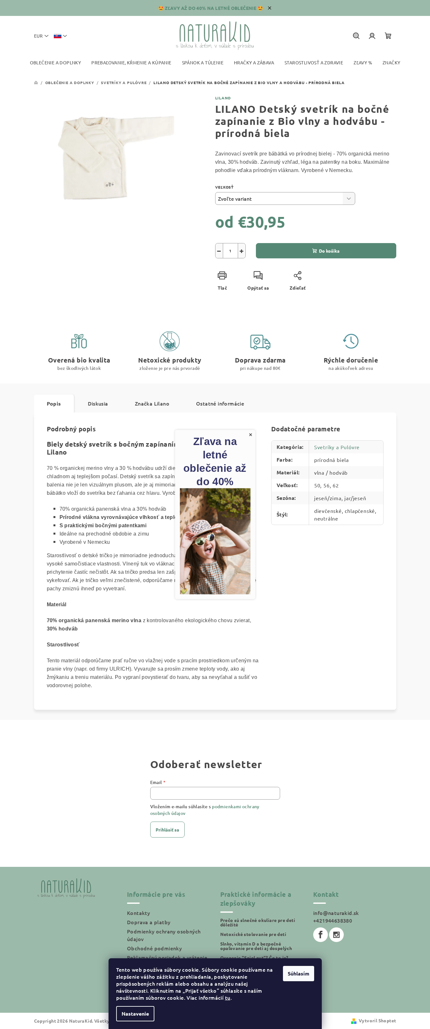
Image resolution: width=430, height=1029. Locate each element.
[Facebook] (320, 934)
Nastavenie (135, 1013)
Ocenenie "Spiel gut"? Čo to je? (254, 957)
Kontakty (138, 912)
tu (227, 997)
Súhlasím (298, 973)
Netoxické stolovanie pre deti (253, 934)
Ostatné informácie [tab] (220, 403)
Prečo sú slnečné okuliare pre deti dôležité (257, 922)
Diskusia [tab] (98, 403)
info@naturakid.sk (336, 912)
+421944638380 (332, 920)
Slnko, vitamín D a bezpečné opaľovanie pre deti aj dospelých (256, 945)
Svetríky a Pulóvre (337, 447)
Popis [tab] (54, 403)
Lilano (223, 97)
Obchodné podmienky (154, 948)
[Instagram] (336, 934)
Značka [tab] (152, 403)
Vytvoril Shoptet (377, 1020)
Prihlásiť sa (167, 829)
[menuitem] (55, 62)
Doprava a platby (148, 921)
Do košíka (329, 251)
